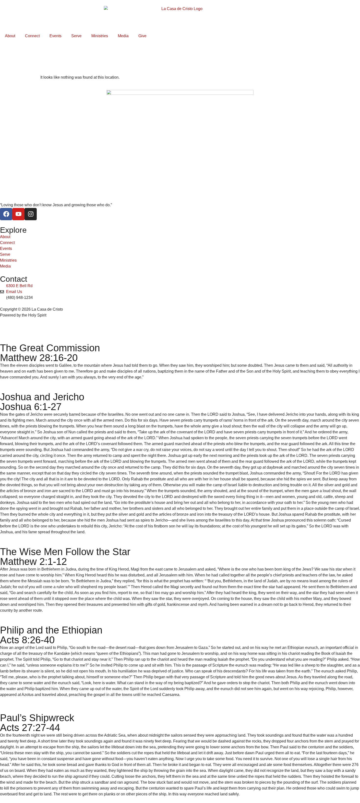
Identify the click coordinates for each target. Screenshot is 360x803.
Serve (76, 36)
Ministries (99, 36)
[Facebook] (6, 214)
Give (142, 36)
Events (55, 36)
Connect (32, 36)
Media (123, 36)
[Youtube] (18, 214)
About (10, 36)
